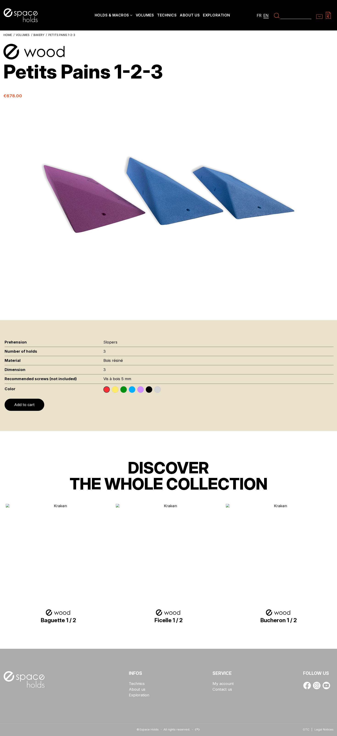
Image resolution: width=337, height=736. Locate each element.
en (266, 15)
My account (223, 683)
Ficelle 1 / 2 (169, 620)
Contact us (222, 689)
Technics (137, 683)
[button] (113, 16)
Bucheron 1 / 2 (278, 620)
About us (137, 689)
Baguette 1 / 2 (58, 620)
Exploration (139, 695)
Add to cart (24, 404)
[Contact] (319, 15)
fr (259, 15)
